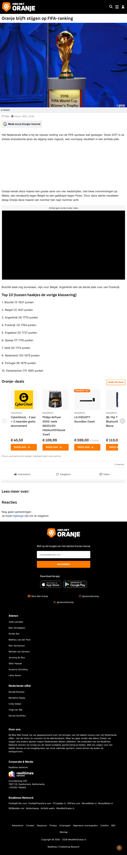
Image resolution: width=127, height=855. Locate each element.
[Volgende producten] (122, 421)
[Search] (111, 7)
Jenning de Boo (17, 657)
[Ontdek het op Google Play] (75, 584)
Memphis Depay (17, 697)
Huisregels (64, 825)
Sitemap (64, 832)
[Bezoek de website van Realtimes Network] (21, 774)
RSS (113, 825)
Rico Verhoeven (17, 645)
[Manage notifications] (119, 847)
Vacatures (42, 825)
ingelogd (18, 515)
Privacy (53, 825)
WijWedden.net (16, 808)
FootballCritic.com (18, 803)
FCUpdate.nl (59, 803)
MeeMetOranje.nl (65, 808)
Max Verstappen (17, 627)
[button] (123, 7)
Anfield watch (48, 808)
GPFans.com (73, 803)
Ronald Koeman (16, 692)
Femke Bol (14, 633)
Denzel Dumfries (17, 715)
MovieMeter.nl (89, 803)
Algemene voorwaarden (85, 825)
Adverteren (17, 825)
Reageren (65, 474)
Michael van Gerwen (19, 651)
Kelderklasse (32, 808)
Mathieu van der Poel (19, 639)
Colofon (104, 825)
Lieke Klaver (15, 675)
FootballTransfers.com (39, 803)
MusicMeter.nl (105, 803)
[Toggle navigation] (117, 7)
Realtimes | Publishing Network (63, 846)
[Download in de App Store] (50, 584)
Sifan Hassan (15, 663)
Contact (30, 825)
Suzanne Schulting (18, 669)
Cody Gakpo (15, 703)
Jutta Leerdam (16, 621)
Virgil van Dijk (15, 709)
